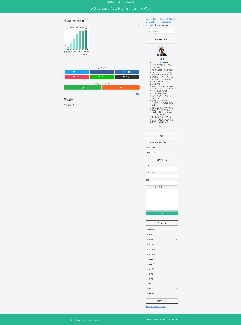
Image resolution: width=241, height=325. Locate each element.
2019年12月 (161, 249)
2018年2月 (161, 288)
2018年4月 (161, 279)
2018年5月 (161, 274)
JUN (162, 59)
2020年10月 (161, 229)
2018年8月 (161, 264)
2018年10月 (161, 259)
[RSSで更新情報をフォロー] (121, 87)
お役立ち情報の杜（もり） (156, 306)
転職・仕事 (150, 147)
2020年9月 (161, 234)
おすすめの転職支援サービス (157, 142)
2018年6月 (161, 269)
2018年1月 (161, 293)
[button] (175, 31)
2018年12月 (161, 254)
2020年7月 (161, 244)
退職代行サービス (153, 152)
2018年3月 (161, 283)
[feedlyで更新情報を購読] (82, 87)
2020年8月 (161, 239)
